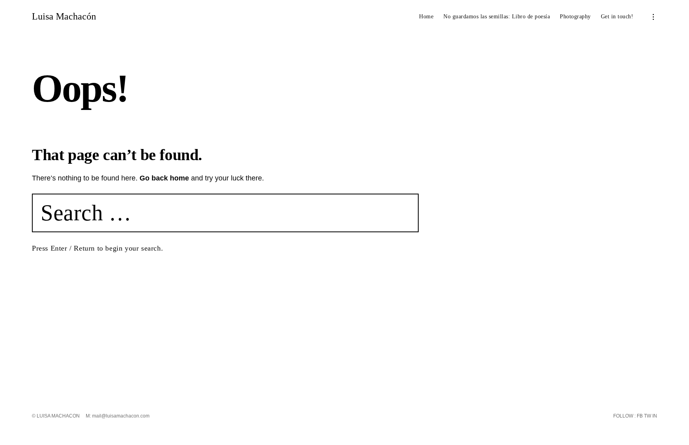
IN (654, 416)
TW (647, 416)
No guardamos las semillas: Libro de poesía (496, 17)
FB (639, 416)
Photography (575, 17)
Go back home (164, 178)
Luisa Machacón (64, 16)
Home (426, 17)
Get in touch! (617, 17)
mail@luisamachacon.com (121, 416)
